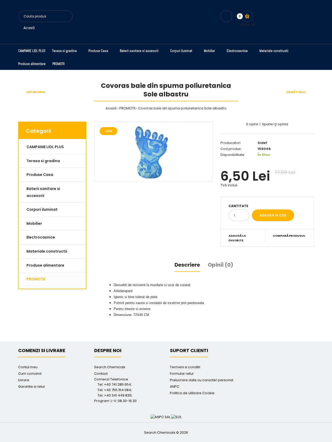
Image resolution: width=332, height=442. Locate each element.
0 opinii (252, 124)
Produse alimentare (45, 265)
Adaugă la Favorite (237, 238)
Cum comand (30, 373)
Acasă (28, 27)
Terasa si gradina (43, 160)
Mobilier (34, 223)
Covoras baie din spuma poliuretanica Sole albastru (182, 108)
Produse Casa (39, 174)
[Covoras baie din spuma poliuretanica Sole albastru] (153, 151)
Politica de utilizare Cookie (192, 393)
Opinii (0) (220, 264)
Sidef (262, 142)
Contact (101, 373)
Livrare (23, 380)
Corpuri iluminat (42, 209)
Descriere (187, 264)
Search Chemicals (109, 367)
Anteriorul (36, 92)
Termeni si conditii (185, 367)
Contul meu (28, 367)
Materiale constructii (46, 251)
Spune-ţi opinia (275, 124)
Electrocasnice (40, 237)
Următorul (296, 92)
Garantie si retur (31, 386)
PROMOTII (127, 108)
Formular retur (182, 373)
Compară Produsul (289, 236)
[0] (247, 16)
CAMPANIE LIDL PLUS (45, 146)
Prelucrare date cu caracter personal (201, 380)
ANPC (174, 386)
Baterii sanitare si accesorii (43, 192)
